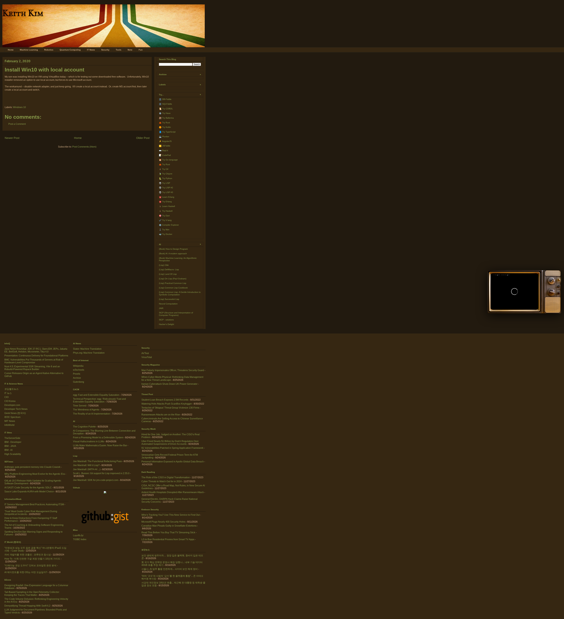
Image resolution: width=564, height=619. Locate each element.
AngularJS (167, 141)
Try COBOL (167, 108)
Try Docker (167, 234)
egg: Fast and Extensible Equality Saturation (96, 395)
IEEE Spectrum (12, 417)
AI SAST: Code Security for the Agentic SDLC (28, 487)
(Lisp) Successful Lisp (169, 299)
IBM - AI (8, 450)
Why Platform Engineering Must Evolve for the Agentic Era (34, 474)
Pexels (76, 374)
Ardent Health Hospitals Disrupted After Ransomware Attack (172, 492)
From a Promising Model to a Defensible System (98, 437)
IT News (91, 50)
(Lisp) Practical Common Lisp (172, 283)
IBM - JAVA (10, 446)
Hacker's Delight (166, 324)
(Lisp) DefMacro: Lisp (169, 269)
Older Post (143, 137)
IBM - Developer (12, 442)
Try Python (167, 178)
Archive (77, 378)
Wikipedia (78, 366)
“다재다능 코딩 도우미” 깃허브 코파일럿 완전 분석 (30, 565)
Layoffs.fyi (78, 535)
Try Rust (166, 122)
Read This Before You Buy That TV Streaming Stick (168, 532)
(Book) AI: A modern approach (173, 253)
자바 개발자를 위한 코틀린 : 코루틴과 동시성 (27, 554)
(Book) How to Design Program (173, 249)
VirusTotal (146, 357)
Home (11, 50)
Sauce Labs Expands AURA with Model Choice (29, 491)
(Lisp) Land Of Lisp (168, 274)
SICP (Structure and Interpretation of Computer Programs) (176, 313)
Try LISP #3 (167, 192)
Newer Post (12, 137)
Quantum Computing (70, 50)
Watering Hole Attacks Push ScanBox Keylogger (166, 403)
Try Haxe (166, 113)
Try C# (165, 169)
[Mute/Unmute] (549, 304)
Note (130, 50)
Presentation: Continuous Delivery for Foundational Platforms (36, 355)
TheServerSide (12, 438)
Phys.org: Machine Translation (89, 353)
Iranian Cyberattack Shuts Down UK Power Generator (169, 384)
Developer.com (12, 405)
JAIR (161, 308)
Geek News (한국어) (15, 413)
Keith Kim (22, 13)
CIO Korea (9, 401)
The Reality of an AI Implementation (91, 413)
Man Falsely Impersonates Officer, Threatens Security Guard (172, 370)
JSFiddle (166, 146)
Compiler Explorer (170, 225)
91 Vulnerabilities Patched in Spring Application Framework (172, 448)
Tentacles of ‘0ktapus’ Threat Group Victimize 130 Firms (170, 407)
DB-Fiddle (166, 99)
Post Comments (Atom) (84, 146)
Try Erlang (167, 201)
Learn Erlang (168, 197)
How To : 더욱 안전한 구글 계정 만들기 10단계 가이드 (32, 558)
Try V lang (167, 220)
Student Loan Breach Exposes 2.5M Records (164, 400)
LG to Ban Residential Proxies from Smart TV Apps (167, 539)
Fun (141, 50)
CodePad (166, 155)
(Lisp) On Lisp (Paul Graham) (172, 278)
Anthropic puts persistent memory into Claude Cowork (32, 467)
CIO (6, 397)
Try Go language (170, 160)
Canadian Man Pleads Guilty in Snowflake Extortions (169, 525)
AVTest (145, 353)
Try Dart (166, 215)
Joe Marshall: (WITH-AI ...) (86, 469)
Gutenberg (78, 382)
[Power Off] (559, 280)
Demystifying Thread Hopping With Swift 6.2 (27, 605)
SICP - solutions (166, 320)
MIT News (9, 421)
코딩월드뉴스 (11, 389)
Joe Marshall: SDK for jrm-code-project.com (95, 480)
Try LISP (166, 183)
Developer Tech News (15, 409)
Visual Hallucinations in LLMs (88, 441)
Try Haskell (167, 211)
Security (105, 50)
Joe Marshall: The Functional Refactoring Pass (97, 461)
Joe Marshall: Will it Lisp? (86, 465)
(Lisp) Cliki (164, 265)
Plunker (165, 136)
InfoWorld (9, 425)
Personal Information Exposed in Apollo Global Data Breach (172, 461)
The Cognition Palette (84, 426)
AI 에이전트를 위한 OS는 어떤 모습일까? (25, 572)
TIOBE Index (79, 539)
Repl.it (165, 150)
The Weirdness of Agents (86, 409)
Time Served (79, 405)
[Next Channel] (551, 280)
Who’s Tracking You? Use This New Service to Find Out (170, 515)
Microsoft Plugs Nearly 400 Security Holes (163, 522)
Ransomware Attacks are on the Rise (160, 414)
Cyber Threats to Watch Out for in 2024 (161, 481)
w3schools (78, 370)
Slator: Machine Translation (87, 349)
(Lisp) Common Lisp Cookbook (173, 288)
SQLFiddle (167, 104)
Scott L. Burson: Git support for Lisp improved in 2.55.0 (101, 473)
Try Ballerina (168, 118)
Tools (118, 50)
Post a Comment (17, 124)
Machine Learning (29, 50)
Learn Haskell (168, 206)
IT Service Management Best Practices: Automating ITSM (34, 504)
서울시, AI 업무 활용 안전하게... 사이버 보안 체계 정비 (169, 569)
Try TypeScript (169, 132)
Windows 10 (19, 107)
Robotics (48, 50)
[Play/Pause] (514, 291)
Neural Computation (168, 304)
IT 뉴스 (8, 393)
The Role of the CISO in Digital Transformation (165, 477)
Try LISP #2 (167, 187)
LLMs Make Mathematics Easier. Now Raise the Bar (100, 445)
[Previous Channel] (551, 292)
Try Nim (165, 229)
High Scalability (12, 454)
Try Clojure (167, 173)
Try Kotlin (166, 127)
